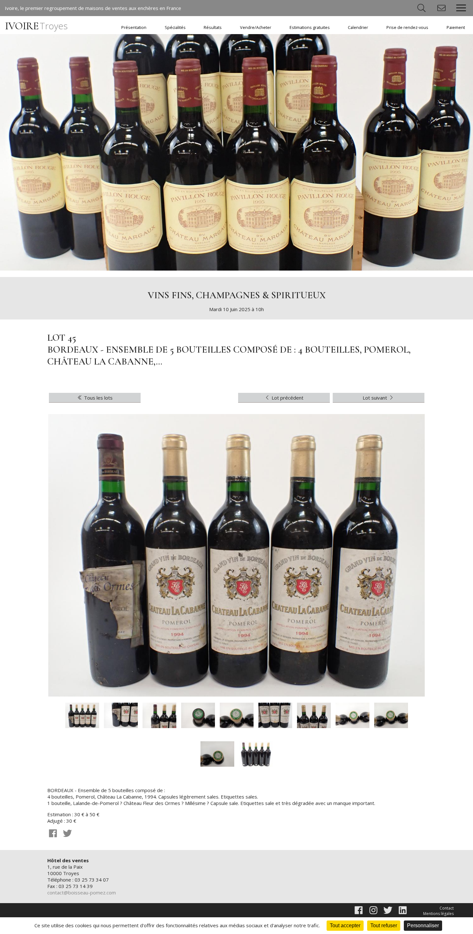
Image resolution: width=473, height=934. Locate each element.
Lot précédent (286, 397)
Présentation (133, 27)
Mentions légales (438, 913)
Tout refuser (383, 925)
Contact (447, 908)
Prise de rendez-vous (407, 27)
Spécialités (175, 27)
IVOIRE (36, 26)
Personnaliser (423, 925)
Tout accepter (345, 925)
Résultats (213, 27)
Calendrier (358, 27)
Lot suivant (375, 397)
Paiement (456, 27)
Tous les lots (98, 397)
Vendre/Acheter (255, 27)
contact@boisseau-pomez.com (81, 892)
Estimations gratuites (310, 27)
